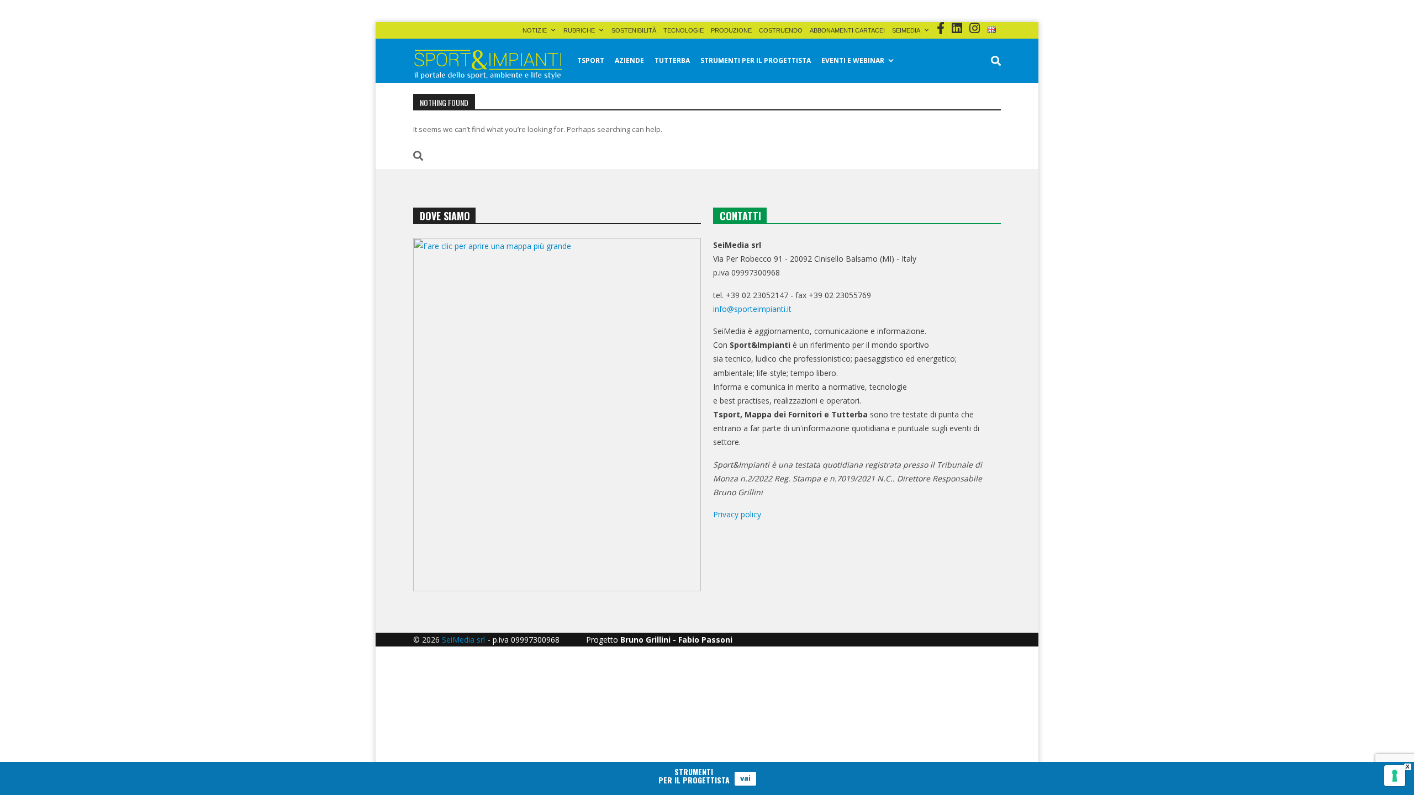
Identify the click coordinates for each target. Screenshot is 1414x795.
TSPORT (590, 60)
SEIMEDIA (906, 30)
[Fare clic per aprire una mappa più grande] (557, 414)
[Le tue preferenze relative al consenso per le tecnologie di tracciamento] (1394, 775)
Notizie (535, 30)
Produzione (731, 30)
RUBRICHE (579, 30)
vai (745, 778)
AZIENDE (629, 60)
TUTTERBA (672, 60)
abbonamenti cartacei (847, 30)
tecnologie (683, 30)
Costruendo (781, 30)
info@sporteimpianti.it (752, 309)
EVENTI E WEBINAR (852, 60)
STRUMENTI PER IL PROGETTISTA (755, 60)
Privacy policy (737, 514)
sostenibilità (633, 30)
